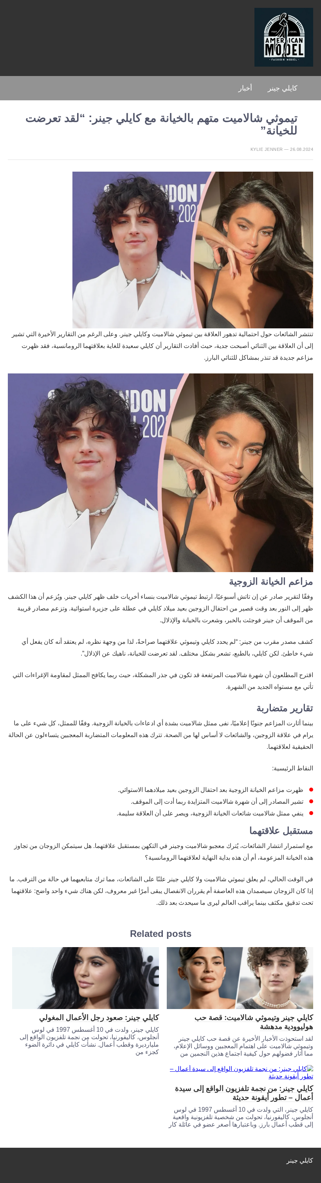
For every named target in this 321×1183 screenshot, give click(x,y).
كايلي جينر (283, 88)
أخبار (245, 88)
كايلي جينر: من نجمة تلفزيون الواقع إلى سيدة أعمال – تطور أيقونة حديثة (244, 1092)
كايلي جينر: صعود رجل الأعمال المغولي (99, 1017)
